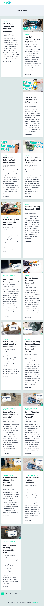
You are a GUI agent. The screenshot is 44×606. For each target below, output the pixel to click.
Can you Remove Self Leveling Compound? (31, 280)
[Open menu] (42, 2)
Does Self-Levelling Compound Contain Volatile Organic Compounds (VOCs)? (32, 346)
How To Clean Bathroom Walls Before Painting (31, 99)
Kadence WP (35, 602)
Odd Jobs (5, 21)
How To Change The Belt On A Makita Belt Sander (11, 222)
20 (16, 594)
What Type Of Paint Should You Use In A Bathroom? (33, 160)
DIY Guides (27, 473)
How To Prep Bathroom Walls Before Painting (9, 160)
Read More (7, 61)
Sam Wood (28, 44)
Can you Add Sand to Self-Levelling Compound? (10, 344)
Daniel (5, 34)
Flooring (5, 473)
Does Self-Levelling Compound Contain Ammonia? (11, 414)
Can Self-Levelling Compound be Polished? (32, 414)
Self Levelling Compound (32, 475)
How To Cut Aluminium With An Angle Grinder (32, 39)
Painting (5, 155)
